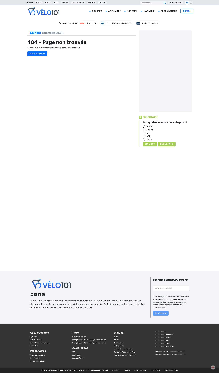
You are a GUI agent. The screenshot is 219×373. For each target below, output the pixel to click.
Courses (97, 11)
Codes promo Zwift (162, 343)
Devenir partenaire (37, 355)
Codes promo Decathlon (164, 346)
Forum (186, 11)
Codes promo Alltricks (163, 337)
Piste (47, 3)
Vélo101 (34, 300)
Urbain (102, 3)
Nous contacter (140, 370)
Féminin (91, 3)
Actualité (114, 11)
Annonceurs (35, 358)
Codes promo (160, 331)
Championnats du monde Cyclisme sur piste (89, 343)
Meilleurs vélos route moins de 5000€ (170, 355)
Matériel (132, 11)
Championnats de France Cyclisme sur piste (89, 340)
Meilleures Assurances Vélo (124, 352)
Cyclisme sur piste (79, 337)
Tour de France (36, 340)
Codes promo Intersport (164, 334)
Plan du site (155, 370)
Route (38, 3)
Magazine (149, 11)
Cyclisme (33, 337)
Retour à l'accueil (37, 53)
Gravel (65, 3)
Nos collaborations (37, 361)
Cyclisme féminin (78, 358)
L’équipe (127, 370)
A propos (115, 370)
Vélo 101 (36, 33)
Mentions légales (171, 370)
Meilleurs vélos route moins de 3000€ (170, 352)
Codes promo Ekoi (162, 340)
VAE (148, 136)
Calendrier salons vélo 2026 (124, 355)
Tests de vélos (119, 346)
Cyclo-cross (78, 3)
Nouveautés (118, 343)
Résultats (166, 144)
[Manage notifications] (213, 367)
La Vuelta (33, 346)
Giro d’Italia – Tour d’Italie (39, 343)
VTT (56, 3)
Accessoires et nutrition (123, 349)
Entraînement (169, 11)
